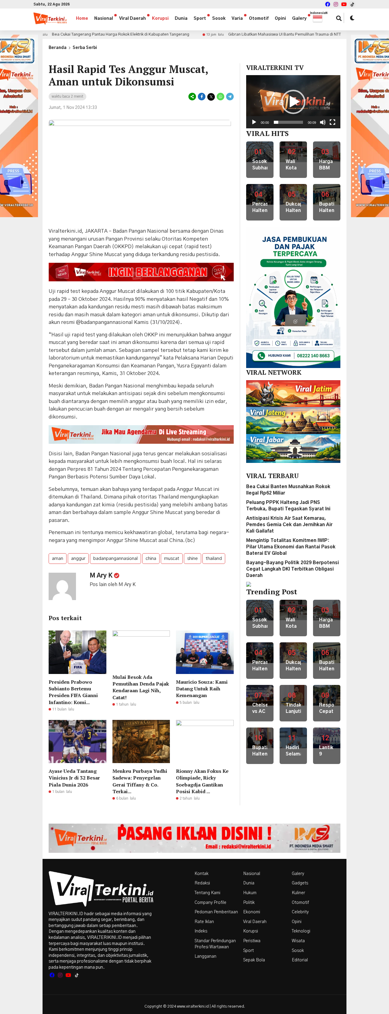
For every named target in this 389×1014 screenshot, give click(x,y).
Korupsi (160, 18)
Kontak (201, 874)
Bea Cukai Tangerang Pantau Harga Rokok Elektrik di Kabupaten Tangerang (87, 34)
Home (82, 18)
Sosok (218, 18)
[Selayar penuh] (332, 122)
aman (57, 558)
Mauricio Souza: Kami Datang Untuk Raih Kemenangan (202, 689)
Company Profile (210, 903)
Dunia (181, 18)
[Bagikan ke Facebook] (201, 97)
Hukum (249, 893)
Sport (200, 18)
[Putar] (254, 122)
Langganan (205, 956)
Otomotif (259, 18)
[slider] (288, 122)
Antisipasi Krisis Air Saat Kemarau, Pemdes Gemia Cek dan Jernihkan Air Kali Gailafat (289, 524)
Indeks (200, 931)
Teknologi (301, 931)
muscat (171, 558)
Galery (299, 18)
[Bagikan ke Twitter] (211, 97)
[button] (321, 19)
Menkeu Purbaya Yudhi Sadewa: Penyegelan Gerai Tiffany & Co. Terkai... (139, 781)
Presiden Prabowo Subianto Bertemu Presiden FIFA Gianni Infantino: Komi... (73, 692)
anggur (78, 558)
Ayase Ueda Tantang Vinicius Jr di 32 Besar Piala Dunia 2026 (74, 778)
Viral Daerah (132, 18)
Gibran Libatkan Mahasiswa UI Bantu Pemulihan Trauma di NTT (251, 34)
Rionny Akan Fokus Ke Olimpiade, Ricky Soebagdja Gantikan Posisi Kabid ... (202, 781)
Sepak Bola (254, 960)
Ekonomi (251, 912)
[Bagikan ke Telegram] (229, 97)
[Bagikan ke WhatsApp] (220, 97)
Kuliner (298, 893)
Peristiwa (251, 941)
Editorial (300, 960)
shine (192, 558)
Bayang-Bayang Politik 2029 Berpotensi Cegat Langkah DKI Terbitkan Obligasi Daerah (292, 569)
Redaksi (202, 883)
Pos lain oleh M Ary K (113, 584)
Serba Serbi (85, 48)
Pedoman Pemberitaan (216, 912)
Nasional (103, 18)
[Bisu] (323, 122)
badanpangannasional (115, 558)
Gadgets (300, 883)
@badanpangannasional (104, 322)
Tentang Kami (207, 893)
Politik (249, 903)
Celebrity (300, 912)
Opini (280, 18)
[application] (293, 101)
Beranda (58, 48)
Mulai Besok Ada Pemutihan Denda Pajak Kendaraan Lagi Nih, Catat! (140, 687)
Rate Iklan (204, 922)
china (151, 558)
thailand (214, 558)
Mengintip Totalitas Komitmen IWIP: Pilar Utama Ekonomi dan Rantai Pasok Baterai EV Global (291, 547)
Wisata (298, 941)
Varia (237, 18)
